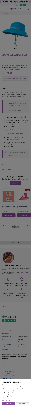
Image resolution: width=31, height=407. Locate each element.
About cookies (6, 400)
